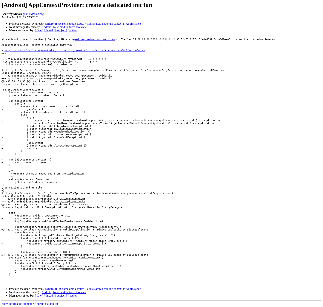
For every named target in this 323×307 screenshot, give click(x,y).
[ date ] (39, 30)
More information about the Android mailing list (29, 303)
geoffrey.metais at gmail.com (94, 39)
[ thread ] (49, 30)
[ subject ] (61, 30)
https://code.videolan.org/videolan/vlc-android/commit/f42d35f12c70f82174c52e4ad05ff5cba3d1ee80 (74, 50)
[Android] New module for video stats (63, 27)
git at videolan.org (33, 13)
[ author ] (73, 30)
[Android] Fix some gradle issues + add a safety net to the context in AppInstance (93, 23)
